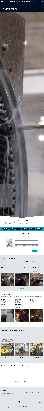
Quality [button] (32, 228)
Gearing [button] (12, 228)
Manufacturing (12, 1)
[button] (42, 1)
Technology (28, 1)
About (22, 1)
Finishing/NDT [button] (25, 228)
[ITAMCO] (2, 1)
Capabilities (18, 1)
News (24, 1)
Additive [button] (38, 228)
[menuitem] (13, 1)
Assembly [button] (18, 228)
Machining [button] (5, 228)
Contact (32, 1)
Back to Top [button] (22, 288)
